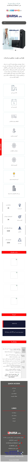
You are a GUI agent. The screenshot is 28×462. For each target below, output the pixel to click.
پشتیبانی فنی (14, 415)
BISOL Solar (23, 367)
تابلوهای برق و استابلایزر (14, 121)
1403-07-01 (14, 323)
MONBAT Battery (23, 356)
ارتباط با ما (14, 412)
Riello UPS (23, 350)
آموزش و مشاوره (14, 136)
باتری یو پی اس (14, 107)
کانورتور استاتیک (14, 165)
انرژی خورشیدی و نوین (14, 179)
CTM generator (23, 362)
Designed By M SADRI (14, 460)
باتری (14, 390)
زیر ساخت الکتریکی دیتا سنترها (14, 193)
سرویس (14, 418)
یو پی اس (14, 388)
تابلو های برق (14, 393)
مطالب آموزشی (14, 396)
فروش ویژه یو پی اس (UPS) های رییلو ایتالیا (14, 332)
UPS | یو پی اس (14, 92)
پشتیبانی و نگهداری (14, 150)
